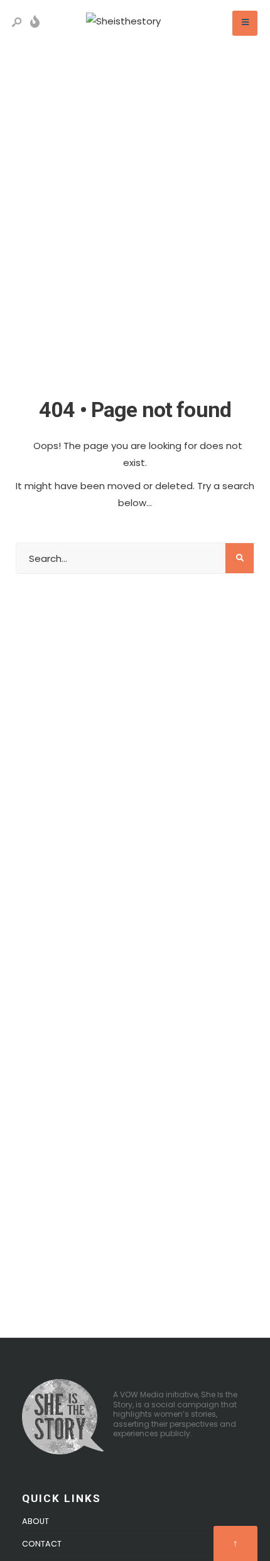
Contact (42, 1543)
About (35, 1521)
